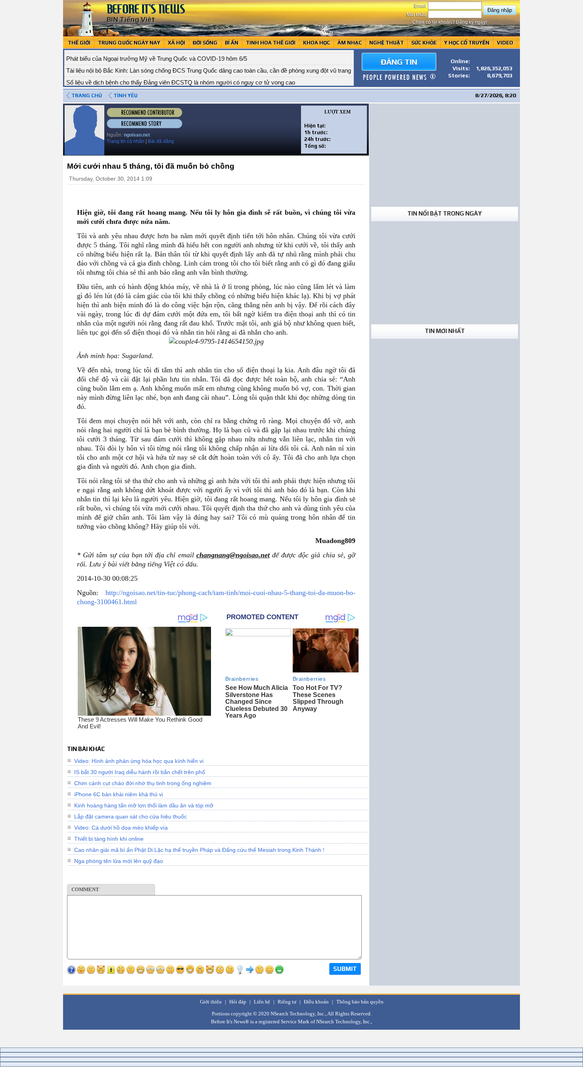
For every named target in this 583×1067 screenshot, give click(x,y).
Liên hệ (262, 1002)
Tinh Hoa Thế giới (270, 43)
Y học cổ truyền (466, 43)
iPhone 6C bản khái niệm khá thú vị (118, 794)
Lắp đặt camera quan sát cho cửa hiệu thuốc (130, 816)
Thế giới (79, 43)
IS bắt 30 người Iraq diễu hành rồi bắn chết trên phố (139, 772)
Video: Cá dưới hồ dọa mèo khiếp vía (121, 827)
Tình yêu (125, 95)
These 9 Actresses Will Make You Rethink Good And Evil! (140, 723)
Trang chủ (86, 95)
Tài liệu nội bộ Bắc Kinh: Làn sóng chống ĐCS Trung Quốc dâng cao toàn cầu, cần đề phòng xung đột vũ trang (208, 67)
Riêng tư (287, 1002)
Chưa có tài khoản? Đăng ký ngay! (449, 22)
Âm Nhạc (350, 43)
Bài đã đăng (161, 141)
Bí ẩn (231, 43)
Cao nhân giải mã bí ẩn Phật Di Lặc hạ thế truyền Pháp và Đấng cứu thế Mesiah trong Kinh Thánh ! (199, 850)
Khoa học (316, 43)
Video (505, 43)
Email (421, 6)
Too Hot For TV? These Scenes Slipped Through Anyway (318, 698)
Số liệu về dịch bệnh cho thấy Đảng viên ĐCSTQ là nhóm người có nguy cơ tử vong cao (180, 79)
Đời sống (205, 43)
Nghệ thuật (386, 43)
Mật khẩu (417, 14)
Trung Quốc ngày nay (129, 43)
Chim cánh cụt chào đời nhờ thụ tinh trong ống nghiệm (142, 783)
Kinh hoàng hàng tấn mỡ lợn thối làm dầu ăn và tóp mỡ (143, 805)
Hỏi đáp (237, 1002)
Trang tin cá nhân (125, 141)
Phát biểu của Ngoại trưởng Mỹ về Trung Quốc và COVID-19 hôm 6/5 (156, 55)
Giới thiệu (211, 1002)
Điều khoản (316, 1002)
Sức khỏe (424, 43)
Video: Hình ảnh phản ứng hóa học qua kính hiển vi (138, 761)
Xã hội (176, 43)
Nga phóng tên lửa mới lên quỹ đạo (118, 861)
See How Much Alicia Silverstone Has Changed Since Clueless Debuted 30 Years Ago (256, 701)
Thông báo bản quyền (360, 1002)
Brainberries (242, 679)
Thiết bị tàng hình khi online (109, 839)
